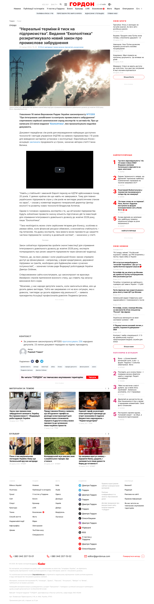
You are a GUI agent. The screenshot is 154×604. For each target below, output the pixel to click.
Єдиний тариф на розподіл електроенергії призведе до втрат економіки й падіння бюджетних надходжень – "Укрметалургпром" (92, 416)
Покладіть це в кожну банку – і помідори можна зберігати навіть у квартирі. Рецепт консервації (131, 375)
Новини (17, 9)
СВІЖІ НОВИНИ (120, 246)
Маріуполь (60, 512)
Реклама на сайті (132, 494)
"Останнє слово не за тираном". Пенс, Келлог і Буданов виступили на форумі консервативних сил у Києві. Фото (131, 205)
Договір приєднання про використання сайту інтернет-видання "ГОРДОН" (110, 506)
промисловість (25, 366)
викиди (36, 366)
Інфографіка (14, 526)
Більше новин (129, 346)
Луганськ (59, 517)
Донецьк (59, 499)
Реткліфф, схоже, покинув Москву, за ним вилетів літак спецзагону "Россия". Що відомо (127, 310)
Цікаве (12, 530)
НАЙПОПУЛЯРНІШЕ (122, 155)
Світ (11, 499)
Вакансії (128, 485)
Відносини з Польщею (94, 13)
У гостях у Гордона (55, 9)
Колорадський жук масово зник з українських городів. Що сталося (59, 458)
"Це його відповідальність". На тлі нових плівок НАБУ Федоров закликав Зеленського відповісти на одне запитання (131, 165)
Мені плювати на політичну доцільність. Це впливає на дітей (128, 57)
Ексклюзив (97, 9)
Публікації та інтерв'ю (33, 9)
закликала (34, 142)
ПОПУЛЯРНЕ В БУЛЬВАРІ (125, 353)
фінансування (84, 366)
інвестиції (44, 366)
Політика (13, 490)
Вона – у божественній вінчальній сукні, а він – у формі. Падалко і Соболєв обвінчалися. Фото (129, 361)
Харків (58, 503)
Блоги (70, 9)
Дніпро (58, 508)
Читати (92, 377)
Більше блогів (129, 77)
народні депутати (71, 366)
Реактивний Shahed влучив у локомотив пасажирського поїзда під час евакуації (130, 192)
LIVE (87, 9)
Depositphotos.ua (38, 574)
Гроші (19, 21)
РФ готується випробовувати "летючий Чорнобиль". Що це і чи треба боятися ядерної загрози (127, 264)
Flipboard (86, 528)
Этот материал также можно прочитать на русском (61, 47)
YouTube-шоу (38, 530)
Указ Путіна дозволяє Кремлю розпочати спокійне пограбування (126, 46)
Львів (58, 490)
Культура (13, 508)
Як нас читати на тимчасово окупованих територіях (134, 505)
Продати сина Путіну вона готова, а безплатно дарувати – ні (127, 37)
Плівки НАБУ (113, 13)
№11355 (90, 114)
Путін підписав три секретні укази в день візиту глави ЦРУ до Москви (128, 291)
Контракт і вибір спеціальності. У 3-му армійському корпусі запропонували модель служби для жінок (128, 338)
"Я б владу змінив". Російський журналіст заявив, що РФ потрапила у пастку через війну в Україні (128, 254)
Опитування (128, 9)
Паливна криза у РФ (45, 13)
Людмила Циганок (27, 370)
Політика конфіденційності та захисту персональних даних (110, 495)
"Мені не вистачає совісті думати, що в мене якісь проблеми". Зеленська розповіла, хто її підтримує (129, 388)
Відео (117, 9)
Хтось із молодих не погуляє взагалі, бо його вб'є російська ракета (125, 27)
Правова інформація (133, 499)
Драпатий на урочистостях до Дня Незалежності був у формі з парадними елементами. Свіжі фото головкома (131, 402)
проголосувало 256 (72, 341)
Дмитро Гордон (89, 485)
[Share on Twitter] (37, 361)
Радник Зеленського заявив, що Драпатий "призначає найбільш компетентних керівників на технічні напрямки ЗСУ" (131, 179)
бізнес (60, 366)
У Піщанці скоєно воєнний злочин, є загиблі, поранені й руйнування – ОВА (128, 327)
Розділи (35, 481)
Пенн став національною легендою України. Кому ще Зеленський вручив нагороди (23, 458)
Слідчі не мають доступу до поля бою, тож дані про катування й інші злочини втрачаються (128, 68)
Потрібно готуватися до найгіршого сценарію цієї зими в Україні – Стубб (128, 283)
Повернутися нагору (131, 556)
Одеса (58, 494)
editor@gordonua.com (99, 556)
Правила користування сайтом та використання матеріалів (110, 486)
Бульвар (79, 9)
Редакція (128, 490)
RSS (84, 532)
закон (94, 366)
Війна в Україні (15, 485)
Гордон (12, 21)
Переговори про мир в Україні (69, 13)
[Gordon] (82, 4)
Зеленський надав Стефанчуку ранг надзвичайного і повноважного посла (128, 300)
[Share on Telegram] (41, 361)
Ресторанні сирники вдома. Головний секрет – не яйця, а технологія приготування (130, 415)
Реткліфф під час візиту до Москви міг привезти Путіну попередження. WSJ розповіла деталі (128, 274)
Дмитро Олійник (41, 370)
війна (53, 366)
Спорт (12, 503)
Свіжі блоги (119, 21)
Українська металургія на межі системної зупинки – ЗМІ (126, 319)
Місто (58, 481)
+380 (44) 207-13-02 (60, 556)
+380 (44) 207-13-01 (23, 556)
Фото (109, 9)
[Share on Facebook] (32, 361)
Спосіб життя (15, 517)
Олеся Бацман (89, 518)
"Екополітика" (56, 123)
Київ (57, 485)
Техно (11, 512)
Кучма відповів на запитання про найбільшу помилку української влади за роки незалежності (129, 220)
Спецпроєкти (38, 535)
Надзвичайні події (16, 521)
